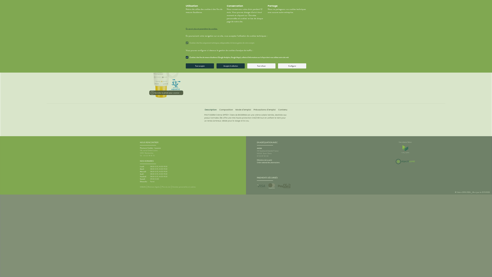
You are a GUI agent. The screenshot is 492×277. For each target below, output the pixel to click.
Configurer (292, 66)
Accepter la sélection (230, 66)
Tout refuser (261, 66)
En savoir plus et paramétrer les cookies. (202, 28)
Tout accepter (200, 66)
